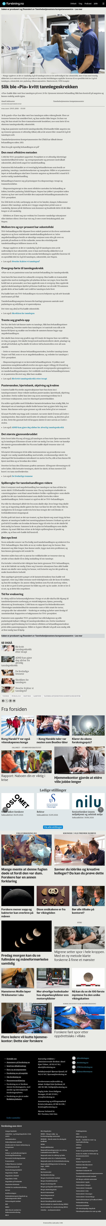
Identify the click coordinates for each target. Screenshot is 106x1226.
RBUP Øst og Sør (81, 1137)
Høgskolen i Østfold (12, 1176)
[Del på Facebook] (3, 701)
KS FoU (7, 1190)
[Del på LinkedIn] (10, 701)
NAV (6, 1204)
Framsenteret (9, 1161)
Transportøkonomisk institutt (86, 1176)
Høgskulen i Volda (11, 1178)
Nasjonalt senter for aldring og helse (53, 1155)
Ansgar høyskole (11, 1131)
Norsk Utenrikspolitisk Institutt (51, 1201)
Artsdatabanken (10, 1139)
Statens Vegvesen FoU (83, 1162)
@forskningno (83, 1058)
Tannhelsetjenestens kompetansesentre (89, 1173)
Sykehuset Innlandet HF (84, 1170)
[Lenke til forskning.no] (33, 2)
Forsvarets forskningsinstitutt (15, 1158)
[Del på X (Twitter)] (6, 701)
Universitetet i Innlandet (84, 1188)
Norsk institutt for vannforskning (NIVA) (54, 1207)
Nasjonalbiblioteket (47, 1147)
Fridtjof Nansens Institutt (13, 1164)
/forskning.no (82, 1063)
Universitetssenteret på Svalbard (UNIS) (89, 1199)
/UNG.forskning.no (84, 1067)
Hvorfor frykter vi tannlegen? (26, 261)
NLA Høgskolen (46, 1131)
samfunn (37, 696)
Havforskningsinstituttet (13, 1170)
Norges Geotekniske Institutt (50, 1178)
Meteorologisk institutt (13, 1201)
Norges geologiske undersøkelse (52, 1186)
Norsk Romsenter (46, 1198)
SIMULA (78, 1145)
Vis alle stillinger (53, 827)
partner (27, 696)
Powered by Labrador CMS (53, 1223)
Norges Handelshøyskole (49, 1181)
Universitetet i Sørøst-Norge (85, 1197)
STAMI (78, 1159)
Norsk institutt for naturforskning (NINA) (54, 1204)
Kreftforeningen (10, 1193)
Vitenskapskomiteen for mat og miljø (88, 1211)
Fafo (6, 1150)
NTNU (43, 1144)
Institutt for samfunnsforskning (16, 1187)
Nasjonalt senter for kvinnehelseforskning (55, 1161)
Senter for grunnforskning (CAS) (87, 1151)
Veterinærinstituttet (82, 1205)
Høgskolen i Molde (11, 1173)
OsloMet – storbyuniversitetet (50, 1210)
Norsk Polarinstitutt (47, 1192)
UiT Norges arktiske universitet (86, 1179)
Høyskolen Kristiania (12, 1184)
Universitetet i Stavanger (84, 1194)
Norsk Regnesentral (47, 1195)
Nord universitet (46, 1172)
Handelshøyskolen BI (12, 1167)
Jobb (96, 3)
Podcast (88, 3)
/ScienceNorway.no (84, 1071)
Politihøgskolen (81, 1131)
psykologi (16, 696)
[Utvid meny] (103, 3)
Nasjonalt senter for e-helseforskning (53, 1158)
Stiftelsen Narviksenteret (84, 1165)
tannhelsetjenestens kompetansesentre (62, 696)
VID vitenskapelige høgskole (85, 1208)
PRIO (77, 1134)
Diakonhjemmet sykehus (13, 1142)
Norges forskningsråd (48, 1184)
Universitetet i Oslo (82, 1191)
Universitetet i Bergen (83, 1185)
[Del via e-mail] (14, 701)
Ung (80, 3)
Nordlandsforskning (47, 1175)
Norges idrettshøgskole (49, 1189)
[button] (5, 810)
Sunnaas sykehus (81, 1167)
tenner (5, 696)
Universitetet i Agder (83, 1182)
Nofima (43, 1169)
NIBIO (7, 1207)
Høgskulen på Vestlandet (13, 1181)
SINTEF (78, 1148)
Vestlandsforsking (82, 1202)
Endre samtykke (13, 1118)
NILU (7, 1215)
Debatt (73, 3)
